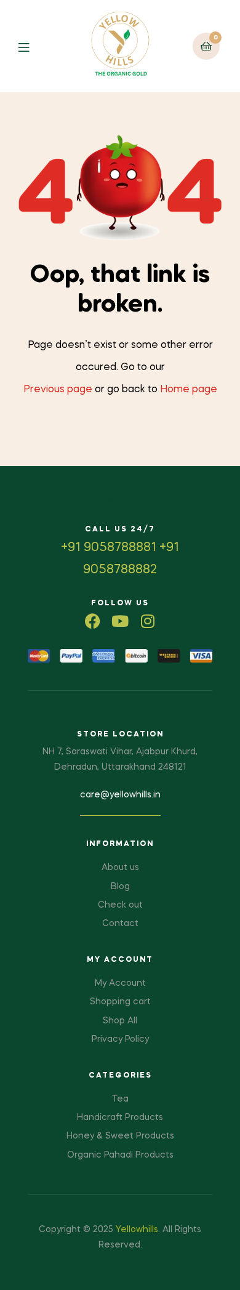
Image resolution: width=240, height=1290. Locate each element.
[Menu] (32, 46)
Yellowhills (137, 1229)
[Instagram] (148, 621)
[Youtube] (120, 621)
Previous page (57, 390)
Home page (188, 390)
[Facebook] (92, 621)
